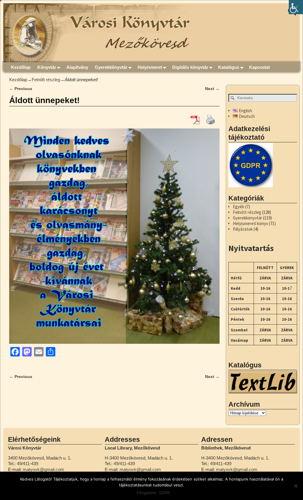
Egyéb (238, 206)
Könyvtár (46, 67)
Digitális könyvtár (190, 67)
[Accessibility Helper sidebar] (296, 7)
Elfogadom (146, 492)
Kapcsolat (259, 67)
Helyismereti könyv (250, 223)
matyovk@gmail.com (43, 469)
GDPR (164, 492)
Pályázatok (243, 229)
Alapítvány (77, 67)
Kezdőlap (20, 67)
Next (212, 89)
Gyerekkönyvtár (111, 67)
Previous (20, 89)
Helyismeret (150, 67)
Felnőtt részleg (46, 79)
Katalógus (228, 67)
